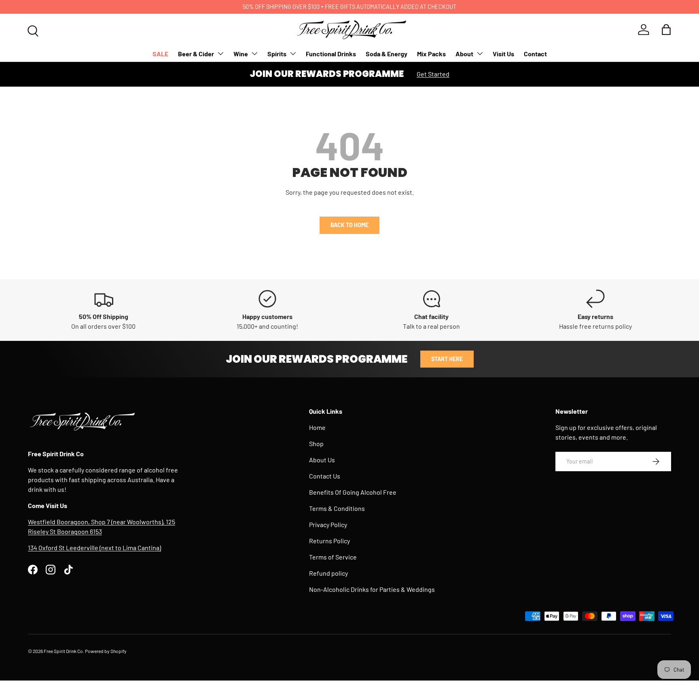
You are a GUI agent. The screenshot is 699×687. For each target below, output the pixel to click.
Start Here (447, 358)
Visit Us (503, 53)
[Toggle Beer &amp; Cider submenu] (220, 53)
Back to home (349, 224)
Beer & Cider (196, 53)
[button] (666, 29)
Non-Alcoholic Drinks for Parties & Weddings (372, 589)
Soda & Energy (386, 53)
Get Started (433, 74)
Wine (240, 53)
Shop (316, 443)
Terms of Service (333, 557)
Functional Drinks (331, 53)
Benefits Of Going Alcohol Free (352, 492)
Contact (535, 53)
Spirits (276, 53)
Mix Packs (431, 53)
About (464, 53)
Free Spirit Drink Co (63, 651)
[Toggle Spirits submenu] (293, 53)
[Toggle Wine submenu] (254, 53)
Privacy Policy (328, 524)
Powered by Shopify (106, 651)
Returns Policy (329, 540)
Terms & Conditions (337, 508)
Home (317, 427)
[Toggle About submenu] (480, 53)
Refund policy (328, 573)
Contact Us (324, 476)
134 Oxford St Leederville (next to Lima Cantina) (94, 547)
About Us (322, 460)
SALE (160, 53)
